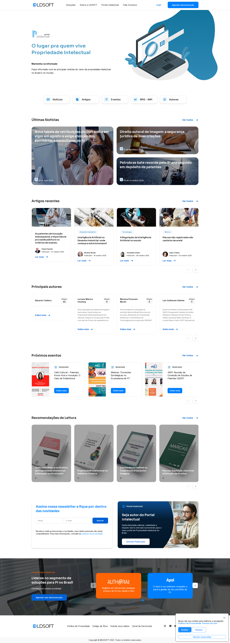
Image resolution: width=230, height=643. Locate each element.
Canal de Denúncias (142, 626)
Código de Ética (100, 626)
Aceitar (184, 630)
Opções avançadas (202, 637)
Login (158, 5)
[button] (189, 269)
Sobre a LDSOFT (88, 5)
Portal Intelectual (110, 5)
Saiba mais (43, 315)
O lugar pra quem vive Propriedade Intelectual (61, 49)
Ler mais (41, 257)
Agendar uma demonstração (49, 597)
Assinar (100, 520)
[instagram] (165, 626)
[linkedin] (170, 626)
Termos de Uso (209, 623)
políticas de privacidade (92, 534)
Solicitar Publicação (135, 542)
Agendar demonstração (183, 5)
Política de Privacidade (78, 626)
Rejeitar (199, 630)
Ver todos (190, 120)
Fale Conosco (130, 5)
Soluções (70, 5)
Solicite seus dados (119, 626)
